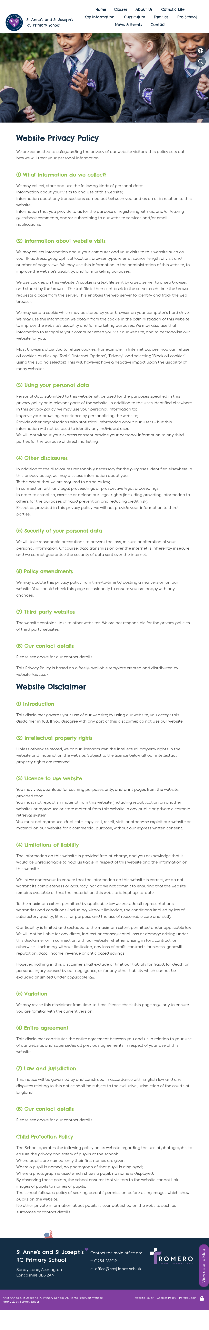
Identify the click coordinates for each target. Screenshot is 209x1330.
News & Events (128, 24)
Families (161, 17)
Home (101, 9)
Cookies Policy (166, 1298)
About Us (144, 9)
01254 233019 (105, 1261)
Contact (158, 24)
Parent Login (188, 1298)
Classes (120, 9)
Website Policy (144, 1298)
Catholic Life (173, 9)
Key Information (99, 17)
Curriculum (134, 17)
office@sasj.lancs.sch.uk (118, 1269)
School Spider (29, 1301)
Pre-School (187, 17)
